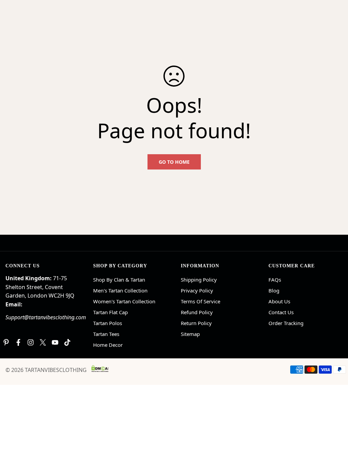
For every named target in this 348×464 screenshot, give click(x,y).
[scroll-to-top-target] (335, 427)
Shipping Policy (199, 279)
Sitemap (190, 334)
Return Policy (196, 323)
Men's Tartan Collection (120, 290)
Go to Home (174, 162)
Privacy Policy (197, 290)
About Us (279, 301)
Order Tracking (285, 323)
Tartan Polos (107, 323)
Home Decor (108, 344)
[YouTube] (55, 342)
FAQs (274, 279)
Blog (273, 290)
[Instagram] (30, 342)
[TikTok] (67, 342)
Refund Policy (197, 312)
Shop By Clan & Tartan (119, 279)
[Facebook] (18, 342)
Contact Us (281, 312)
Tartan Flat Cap (110, 312)
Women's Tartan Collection (124, 301)
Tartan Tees (106, 334)
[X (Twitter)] (43, 342)
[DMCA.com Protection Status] (99, 368)
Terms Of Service (200, 301)
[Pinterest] (6, 342)
